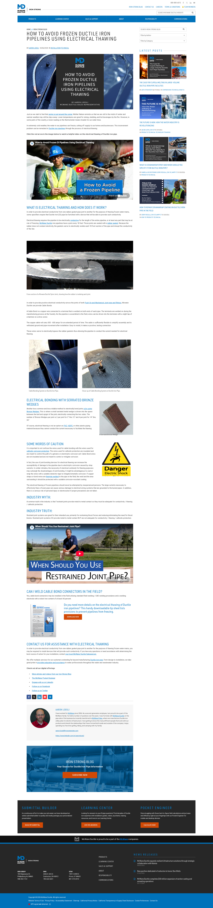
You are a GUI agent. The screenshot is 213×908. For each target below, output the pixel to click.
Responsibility (151, 19)
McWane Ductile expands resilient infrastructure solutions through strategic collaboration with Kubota (166, 863)
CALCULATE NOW (150, 825)
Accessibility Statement (64, 901)
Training (167, 132)
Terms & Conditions (172, 7)
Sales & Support (91, 19)
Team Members (189, 7)
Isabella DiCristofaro (149, 172)
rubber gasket (112, 223)
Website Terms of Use (36, 901)
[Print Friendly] (50, 697)
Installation (56, 48)
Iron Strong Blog (136, 7)
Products (32, 19)
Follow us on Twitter (40, 691)
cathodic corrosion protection (38, 451)
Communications (180, 19)
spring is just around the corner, (60, 114)
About (121, 19)
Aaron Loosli (34, 48)
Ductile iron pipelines (57, 128)
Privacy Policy (49, 901)
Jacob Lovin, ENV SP (148, 130)
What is (181, 90)
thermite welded (52, 477)
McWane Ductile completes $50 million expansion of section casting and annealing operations (164, 881)
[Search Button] (192, 12)
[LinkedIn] (190, 2)
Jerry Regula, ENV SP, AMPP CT (167, 172)
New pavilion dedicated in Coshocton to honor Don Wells (158, 872)
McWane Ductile (45, 223)
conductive (74, 220)
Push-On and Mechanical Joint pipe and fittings (103, 303)
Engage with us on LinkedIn (42, 682)
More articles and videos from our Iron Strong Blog (51, 674)
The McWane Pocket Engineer (43, 678)
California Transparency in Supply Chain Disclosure (116, 901)
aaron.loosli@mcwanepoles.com (67, 731)
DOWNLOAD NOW (73, 617)
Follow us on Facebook (41, 686)
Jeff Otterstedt (146, 90)
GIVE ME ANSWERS (90, 825)
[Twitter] (187, 2)
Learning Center (62, 19)
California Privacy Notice (88, 901)
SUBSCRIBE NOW (79, 775)
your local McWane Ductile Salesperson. (81, 654)
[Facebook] (183, 2)
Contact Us (149, 7)
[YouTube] (194, 2)
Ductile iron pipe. (96, 660)
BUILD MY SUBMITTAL (32, 825)
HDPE (70, 426)
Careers (159, 7)
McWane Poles (97, 718)
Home (29, 29)
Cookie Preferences (142, 901)
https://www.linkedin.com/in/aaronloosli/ (70, 736)
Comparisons (167, 90)
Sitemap (76, 901)
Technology (160, 132)
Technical (65, 48)
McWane (71, 713)
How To (143, 217)
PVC (65, 426)
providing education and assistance (51, 663)
